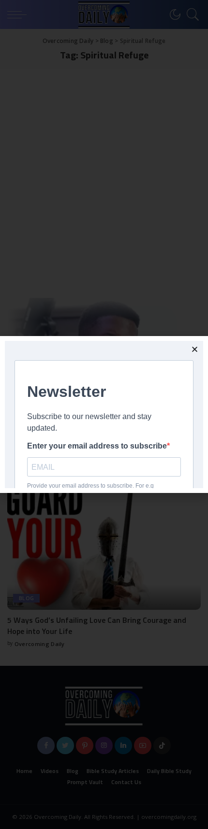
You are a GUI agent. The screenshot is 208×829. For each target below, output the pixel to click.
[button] (194, 349)
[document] (104, 414)
